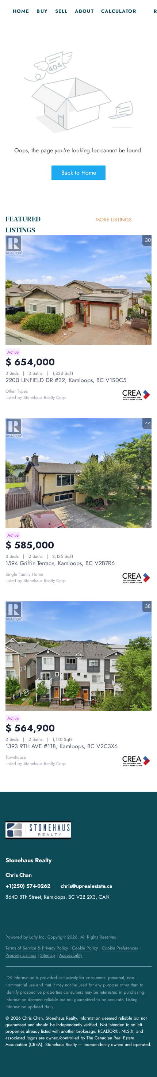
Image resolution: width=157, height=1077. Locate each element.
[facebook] (10, 913)
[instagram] (25, 913)
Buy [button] (42, 11)
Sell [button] (61, 11)
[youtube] (40, 913)
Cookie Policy (85, 948)
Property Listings (20, 955)
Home (21, 11)
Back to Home (78, 172)
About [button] (84, 11)
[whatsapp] (69, 913)
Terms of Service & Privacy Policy (36, 948)
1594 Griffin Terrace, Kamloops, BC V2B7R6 (60, 563)
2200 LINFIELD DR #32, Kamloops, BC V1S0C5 (65, 380)
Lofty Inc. (37, 937)
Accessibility (70, 955)
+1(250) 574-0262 (27, 886)
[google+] (54, 913)
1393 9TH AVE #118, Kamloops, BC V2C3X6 (61, 746)
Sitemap (47, 955)
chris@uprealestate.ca (86, 886)
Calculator (118, 11)
